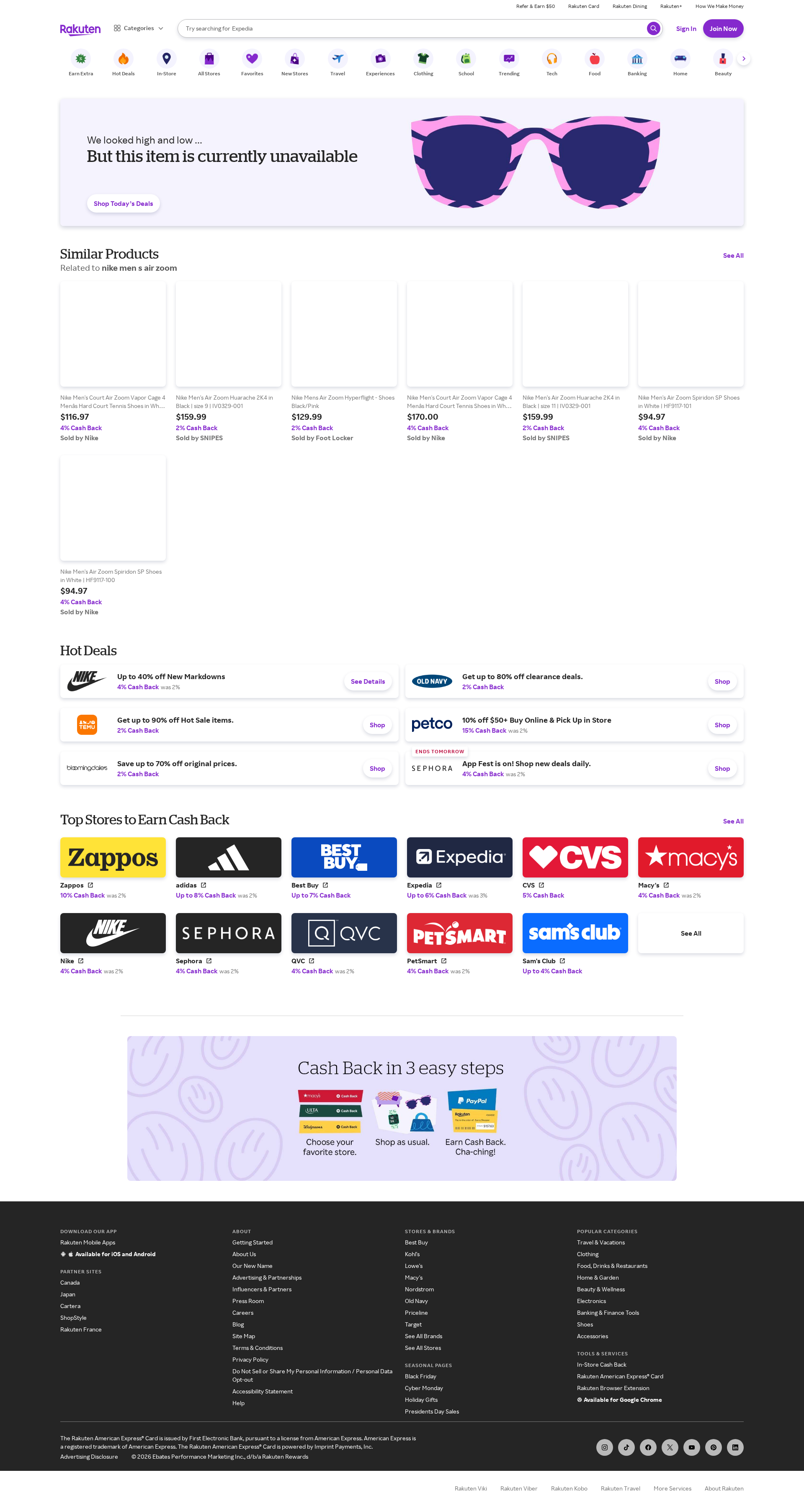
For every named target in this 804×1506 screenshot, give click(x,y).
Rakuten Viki (471, 1488)
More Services (672, 1488)
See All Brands (423, 1335)
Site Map (243, 1335)
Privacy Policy (250, 1359)
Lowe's (414, 1265)
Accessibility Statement (262, 1391)
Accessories (592, 1335)
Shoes (585, 1324)
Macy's (414, 1277)
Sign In (686, 28)
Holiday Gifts (421, 1399)
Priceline (416, 1312)
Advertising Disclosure (89, 1456)
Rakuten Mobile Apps (87, 1242)
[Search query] (653, 28)
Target (413, 1324)
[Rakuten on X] (670, 1447)
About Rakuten (724, 1488)
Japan (67, 1294)
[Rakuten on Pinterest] (713, 1447)
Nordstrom (419, 1289)
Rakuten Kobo (569, 1488)
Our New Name (252, 1265)
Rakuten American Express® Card (620, 1376)
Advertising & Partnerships (267, 1277)
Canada (70, 1282)
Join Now (723, 28)
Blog (238, 1324)
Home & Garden (598, 1277)
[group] (113, 361)
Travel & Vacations (601, 1242)
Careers (242, 1312)
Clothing (587, 1253)
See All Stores (423, 1347)
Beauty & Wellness (601, 1289)
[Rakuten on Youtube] (691, 1447)
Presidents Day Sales (432, 1411)
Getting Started (252, 1242)
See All (733, 255)
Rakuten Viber (519, 1488)
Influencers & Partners (261, 1289)
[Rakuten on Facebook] (648, 1447)
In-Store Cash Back (601, 1364)
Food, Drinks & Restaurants (612, 1265)
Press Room (248, 1300)
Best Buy (416, 1242)
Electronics (591, 1300)
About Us (244, 1253)
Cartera (70, 1305)
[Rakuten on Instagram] (604, 1447)
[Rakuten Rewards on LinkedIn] (735, 1447)
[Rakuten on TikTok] (626, 1447)
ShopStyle (73, 1317)
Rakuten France (81, 1329)
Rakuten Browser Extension (613, 1387)
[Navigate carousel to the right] (743, 58)
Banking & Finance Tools (608, 1312)
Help (238, 1402)
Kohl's (412, 1253)
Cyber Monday (424, 1387)
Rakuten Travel (620, 1488)
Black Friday (420, 1376)
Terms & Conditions (257, 1347)
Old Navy (416, 1300)
